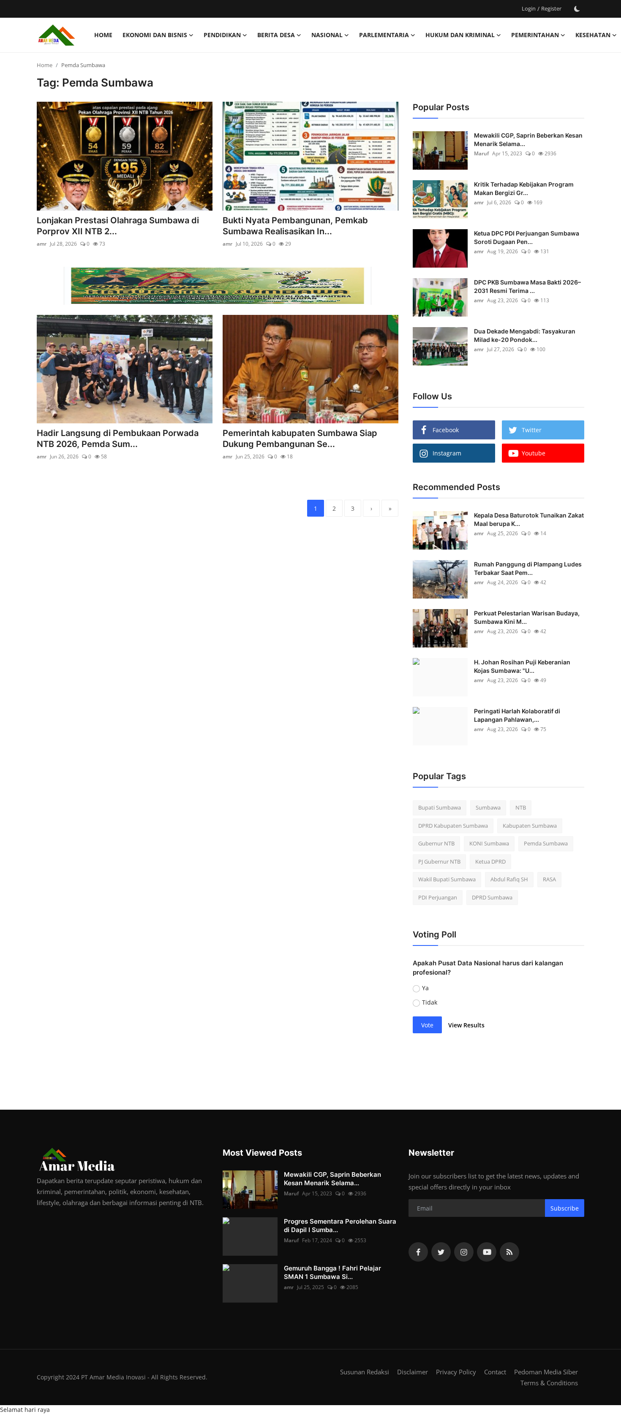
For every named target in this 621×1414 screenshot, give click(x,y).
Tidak (429, 1002)
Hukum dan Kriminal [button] (460, 35)
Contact (495, 1372)
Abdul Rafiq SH (509, 879)
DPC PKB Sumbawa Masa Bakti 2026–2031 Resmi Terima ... (527, 286)
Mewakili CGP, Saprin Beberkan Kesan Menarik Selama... (528, 139)
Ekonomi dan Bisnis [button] (155, 35)
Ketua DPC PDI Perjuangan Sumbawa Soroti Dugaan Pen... (526, 237)
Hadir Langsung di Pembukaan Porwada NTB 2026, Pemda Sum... (118, 438)
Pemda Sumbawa (546, 843)
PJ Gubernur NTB (439, 861)
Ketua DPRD (490, 861)
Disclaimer (412, 1372)
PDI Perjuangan (437, 897)
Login (529, 8)
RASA (549, 879)
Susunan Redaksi (364, 1372)
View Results (466, 1025)
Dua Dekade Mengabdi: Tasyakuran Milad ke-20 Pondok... (524, 335)
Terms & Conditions (549, 1383)
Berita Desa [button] (276, 35)
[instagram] (464, 1252)
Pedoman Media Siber (546, 1372)
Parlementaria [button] (384, 35)
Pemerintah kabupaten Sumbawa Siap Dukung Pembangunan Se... (300, 438)
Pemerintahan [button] (535, 35)
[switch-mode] (577, 9)
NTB (520, 807)
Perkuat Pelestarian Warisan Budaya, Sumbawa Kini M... (527, 617)
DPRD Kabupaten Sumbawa (453, 825)
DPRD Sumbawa (492, 897)
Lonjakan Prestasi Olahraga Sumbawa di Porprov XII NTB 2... (118, 225)
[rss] (509, 1252)
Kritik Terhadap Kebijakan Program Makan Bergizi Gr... (524, 188)
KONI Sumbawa (489, 843)
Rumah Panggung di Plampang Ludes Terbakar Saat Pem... (528, 568)
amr (41, 243)
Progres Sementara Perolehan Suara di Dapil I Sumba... (340, 1225)
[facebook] (418, 1252)
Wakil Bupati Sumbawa (447, 879)
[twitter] (441, 1252)
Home (103, 35)
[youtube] (486, 1252)
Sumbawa (488, 807)
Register (551, 8)
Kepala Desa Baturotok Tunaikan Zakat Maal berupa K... (529, 519)
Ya (425, 988)
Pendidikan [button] (222, 35)
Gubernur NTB (436, 843)
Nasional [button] (327, 35)
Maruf (481, 153)
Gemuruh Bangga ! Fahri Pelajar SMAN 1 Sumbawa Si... (332, 1272)
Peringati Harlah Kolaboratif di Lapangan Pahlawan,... (517, 715)
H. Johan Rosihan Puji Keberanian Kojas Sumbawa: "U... (522, 666)
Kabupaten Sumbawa (530, 825)
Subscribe (564, 1208)
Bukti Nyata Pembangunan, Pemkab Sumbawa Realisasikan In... (295, 225)
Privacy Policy (456, 1372)
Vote (427, 1025)
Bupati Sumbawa (439, 807)
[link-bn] (217, 286)
